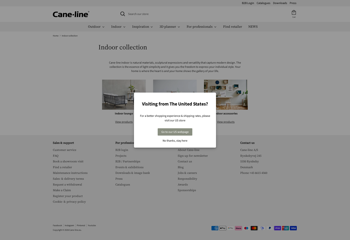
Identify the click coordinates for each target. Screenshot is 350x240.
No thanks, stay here (175, 140)
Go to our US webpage (175, 132)
